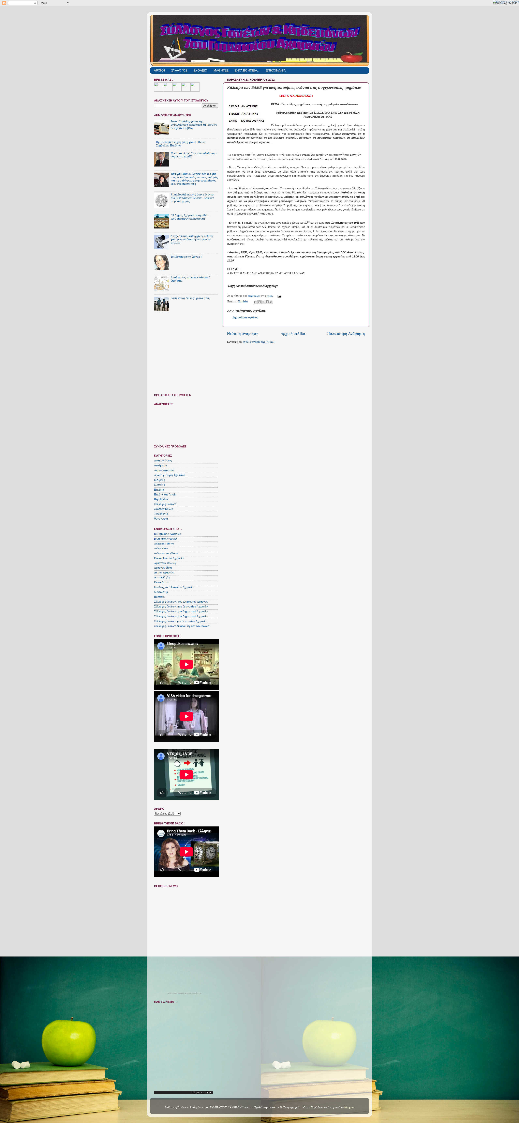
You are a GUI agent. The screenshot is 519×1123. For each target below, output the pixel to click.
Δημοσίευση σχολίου (245, 318)
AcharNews (161, 549)
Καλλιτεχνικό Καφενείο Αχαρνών (174, 587)
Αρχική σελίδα (293, 333)
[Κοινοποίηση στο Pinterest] (271, 302)
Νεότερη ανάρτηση (242, 333)
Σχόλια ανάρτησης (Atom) (258, 342)
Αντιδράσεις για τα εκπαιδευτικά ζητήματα (190, 279)
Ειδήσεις (159, 480)
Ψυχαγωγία (161, 519)
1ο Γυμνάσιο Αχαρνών (167, 534)
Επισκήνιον (161, 582)
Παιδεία (243, 302)
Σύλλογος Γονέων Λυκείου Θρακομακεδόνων (182, 626)
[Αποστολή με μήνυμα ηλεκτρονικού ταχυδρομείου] (256, 302)
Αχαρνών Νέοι (163, 568)
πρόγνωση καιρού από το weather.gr (184, 993)
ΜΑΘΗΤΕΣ (220, 70)
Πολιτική (159, 597)
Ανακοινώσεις (163, 461)
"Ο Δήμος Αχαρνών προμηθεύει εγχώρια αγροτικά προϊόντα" (190, 217)
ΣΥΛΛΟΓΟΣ (179, 70)
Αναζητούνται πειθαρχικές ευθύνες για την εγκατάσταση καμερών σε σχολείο (192, 239)
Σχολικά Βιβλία (163, 509)
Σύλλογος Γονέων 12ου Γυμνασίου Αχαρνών (181, 607)
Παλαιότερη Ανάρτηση (346, 333)
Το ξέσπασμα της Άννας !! (186, 257)
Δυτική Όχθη (162, 578)
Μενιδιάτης (161, 592)
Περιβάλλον (161, 499)
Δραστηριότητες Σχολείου (169, 475)
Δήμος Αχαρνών (164, 470)
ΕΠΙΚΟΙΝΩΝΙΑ (276, 70)
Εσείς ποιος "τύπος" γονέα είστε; (190, 298)
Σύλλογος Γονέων (165, 504)
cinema (207, 1092)
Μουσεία (159, 485)
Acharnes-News (164, 544)
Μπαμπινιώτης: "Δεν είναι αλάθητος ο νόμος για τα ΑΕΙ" (194, 155)
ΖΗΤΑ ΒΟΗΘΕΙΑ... (247, 70)
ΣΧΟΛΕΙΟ (200, 70)
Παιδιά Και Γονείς (165, 495)
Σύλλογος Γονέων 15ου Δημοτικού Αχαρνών (181, 612)
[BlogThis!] (259, 302)
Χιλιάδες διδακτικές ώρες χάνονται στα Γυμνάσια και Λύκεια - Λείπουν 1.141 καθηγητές (192, 198)
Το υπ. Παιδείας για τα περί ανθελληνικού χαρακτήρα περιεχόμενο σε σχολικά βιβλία (194, 125)
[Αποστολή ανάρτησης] (278, 296)
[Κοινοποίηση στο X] (263, 302)
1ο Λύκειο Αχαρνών (166, 539)
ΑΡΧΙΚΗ (159, 70)
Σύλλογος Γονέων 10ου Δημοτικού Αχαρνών (181, 602)
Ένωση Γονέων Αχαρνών (169, 558)
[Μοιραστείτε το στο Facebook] (267, 302)
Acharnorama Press (166, 553)
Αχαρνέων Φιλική (165, 563)
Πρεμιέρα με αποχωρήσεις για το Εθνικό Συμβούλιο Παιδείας (181, 143)
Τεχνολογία (161, 514)
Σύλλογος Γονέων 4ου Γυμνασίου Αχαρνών (180, 621)
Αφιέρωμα (160, 466)
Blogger (349, 1108)
